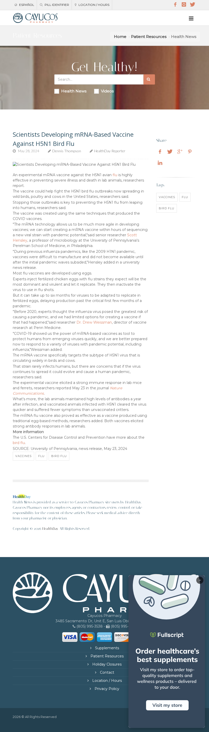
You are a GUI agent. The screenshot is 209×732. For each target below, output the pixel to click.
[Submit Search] (149, 79)
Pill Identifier (56, 5)
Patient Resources (148, 36)
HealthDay (50, 529)
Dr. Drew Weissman (94, 322)
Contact (106, 672)
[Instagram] (184, 4)
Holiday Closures (106, 664)
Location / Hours (93, 5)
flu (115, 175)
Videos (107, 91)
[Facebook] (175, 4)
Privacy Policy (106, 688)
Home (120, 36)
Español (26, 5)
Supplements (106, 648)
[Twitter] (192, 4)
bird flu (19, 442)
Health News (73, 91)
